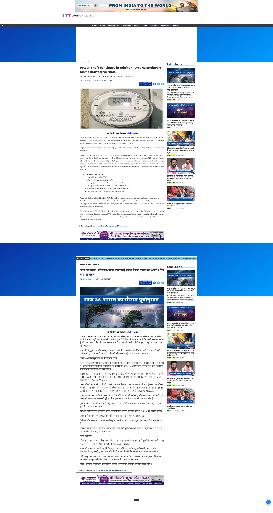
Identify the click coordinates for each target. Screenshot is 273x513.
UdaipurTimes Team (90, 80)
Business (154, 25)
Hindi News (92, 264)
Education (127, 25)
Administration (114, 25)
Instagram (110, 226)
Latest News (174, 64)
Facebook (101, 226)
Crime (145, 25)
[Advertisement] (136, 42)
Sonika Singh (87, 279)
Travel (102, 25)
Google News (123, 226)
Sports (136, 25)
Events (176, 25)
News (94, 25)
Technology (165, 25)
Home (82, 62)
